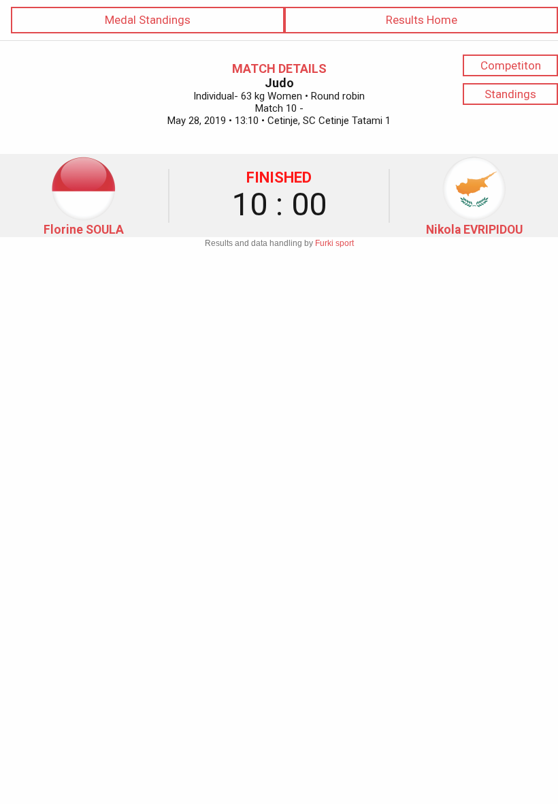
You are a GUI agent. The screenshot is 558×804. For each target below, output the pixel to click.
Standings (510, 94)
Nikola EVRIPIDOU (474, 229)
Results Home (421, 20)
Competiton (510, 65)
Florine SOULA (84, 229)
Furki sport (334, 243)
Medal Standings (148, 20)
